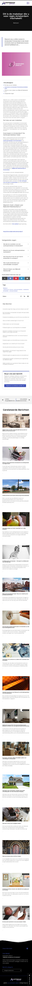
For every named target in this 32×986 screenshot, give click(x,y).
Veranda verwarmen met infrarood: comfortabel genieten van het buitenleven (15, 693)
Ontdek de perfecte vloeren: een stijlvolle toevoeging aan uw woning (15, 889)
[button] (28, 3)
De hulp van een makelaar (11, 85)
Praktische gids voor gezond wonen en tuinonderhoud (15, 355)
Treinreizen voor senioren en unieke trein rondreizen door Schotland (15, 660)
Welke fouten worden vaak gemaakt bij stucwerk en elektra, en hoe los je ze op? (14, 430)
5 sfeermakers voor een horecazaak (11, 324)
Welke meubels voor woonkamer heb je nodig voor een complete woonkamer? (16, 364)
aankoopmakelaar (18, 289)
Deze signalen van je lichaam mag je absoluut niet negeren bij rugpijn (14, 351)
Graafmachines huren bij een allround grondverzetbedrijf (15, 495)
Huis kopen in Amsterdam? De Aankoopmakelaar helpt (16, 87)
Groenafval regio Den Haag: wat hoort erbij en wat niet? (16, 309)
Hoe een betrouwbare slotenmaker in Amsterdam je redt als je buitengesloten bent (15, 627)
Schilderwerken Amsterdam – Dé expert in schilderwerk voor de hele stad (15, 561)
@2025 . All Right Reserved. (16, 983)
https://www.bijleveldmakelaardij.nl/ (13, 231)
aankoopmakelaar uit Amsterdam (12, 140)
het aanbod (15, 223)
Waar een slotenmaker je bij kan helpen (11, 856)
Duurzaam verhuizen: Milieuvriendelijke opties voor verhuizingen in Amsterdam (14, 758)
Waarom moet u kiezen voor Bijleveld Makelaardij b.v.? (16, 91)
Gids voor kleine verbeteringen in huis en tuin (13, 320)
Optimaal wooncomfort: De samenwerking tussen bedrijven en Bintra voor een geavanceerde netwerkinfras (15, 725)
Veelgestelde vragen (9, 93)
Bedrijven (16, 23)
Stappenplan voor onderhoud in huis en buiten (13, 343)
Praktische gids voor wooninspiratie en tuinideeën (14, 327)
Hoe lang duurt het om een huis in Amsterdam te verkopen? (16, 257)
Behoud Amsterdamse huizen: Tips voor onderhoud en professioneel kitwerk (15, 594)
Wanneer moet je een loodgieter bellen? (11, 823)
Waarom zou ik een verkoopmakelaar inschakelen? (16, 251)
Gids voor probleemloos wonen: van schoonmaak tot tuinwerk (15, 336)
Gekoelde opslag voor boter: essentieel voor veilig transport (13, 529)
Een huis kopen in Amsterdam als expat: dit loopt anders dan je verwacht (16, 313)
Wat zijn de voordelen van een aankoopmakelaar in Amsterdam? (16, 244)
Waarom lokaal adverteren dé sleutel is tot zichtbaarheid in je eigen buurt (15, 463)
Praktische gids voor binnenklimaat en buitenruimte (15, 340)
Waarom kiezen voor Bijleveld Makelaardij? (16, 269)
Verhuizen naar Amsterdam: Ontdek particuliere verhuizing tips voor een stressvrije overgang (13, 791)
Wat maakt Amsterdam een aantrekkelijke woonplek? (16, 263)
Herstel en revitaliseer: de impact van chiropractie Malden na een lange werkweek (14, 331)
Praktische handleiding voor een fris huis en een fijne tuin (16, 317)
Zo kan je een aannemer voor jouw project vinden (14, 921)
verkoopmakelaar (13, 290)
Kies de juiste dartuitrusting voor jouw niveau (13, 347)
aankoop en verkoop (8, 289)
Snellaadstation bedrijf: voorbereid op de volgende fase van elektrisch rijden (15, 359)
